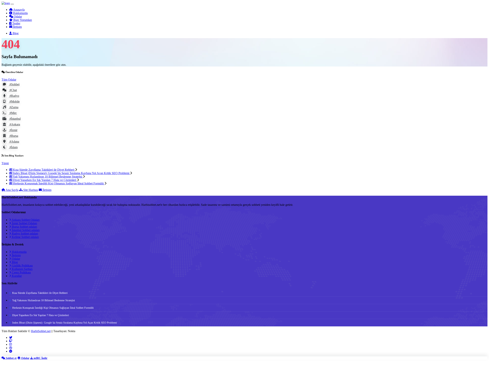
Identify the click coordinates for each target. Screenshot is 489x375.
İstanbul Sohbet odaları (25, 230)
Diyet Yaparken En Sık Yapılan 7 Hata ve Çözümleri (44, 180)
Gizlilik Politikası (22, 265)
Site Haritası (30, 190)
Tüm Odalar (9, 79)
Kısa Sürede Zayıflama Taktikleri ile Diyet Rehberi (43, 169)
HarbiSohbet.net (41, 331)
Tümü (5, 163)
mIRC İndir (40, 358)
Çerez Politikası (21, 272)
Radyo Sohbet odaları (24, 233)
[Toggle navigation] (12, 4)
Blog (14, 262)
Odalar (15, 258)
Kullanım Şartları (21, 269)
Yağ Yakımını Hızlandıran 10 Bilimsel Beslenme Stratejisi (47, 176)
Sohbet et (11, 358)
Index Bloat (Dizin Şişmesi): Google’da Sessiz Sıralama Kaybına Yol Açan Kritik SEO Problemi (71, 173)
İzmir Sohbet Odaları (24, 223)
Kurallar (16, 275)
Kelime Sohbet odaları (25, 237)
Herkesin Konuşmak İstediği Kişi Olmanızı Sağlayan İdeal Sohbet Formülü (58, 183)
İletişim (46, 190)
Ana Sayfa (11, 190)
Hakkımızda (19, 251)
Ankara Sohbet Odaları (25, 219)
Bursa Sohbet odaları (24, 226)
